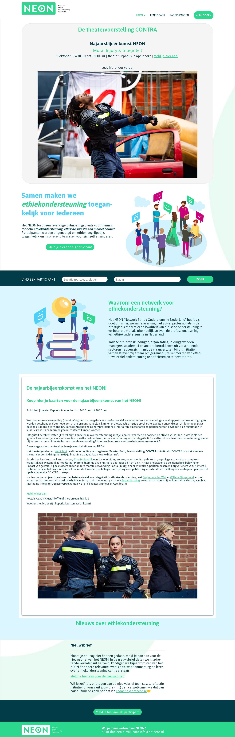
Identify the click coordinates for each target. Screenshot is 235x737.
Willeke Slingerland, (182, 477)
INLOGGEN (204, 15)
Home (140, 15)
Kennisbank (157, 15)
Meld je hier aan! (166, 56)
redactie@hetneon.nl (131, 691)
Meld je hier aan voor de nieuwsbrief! (97, 676)
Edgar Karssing (130, 480)
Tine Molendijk (83, 459)
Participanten (179, 15)
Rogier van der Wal (154, 477)
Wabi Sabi (61, 451)
